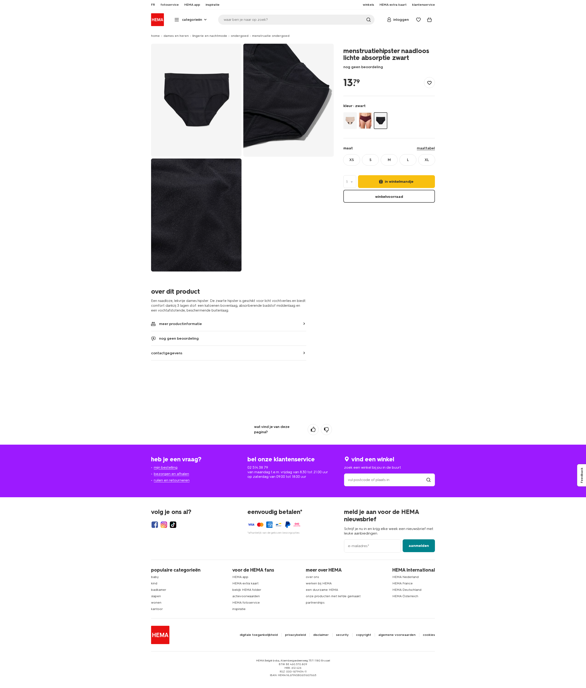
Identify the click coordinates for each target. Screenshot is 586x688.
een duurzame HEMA (322, 590)
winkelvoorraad (389, 196)
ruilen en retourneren (172, 480)
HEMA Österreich (405, 596)
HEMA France (402, 583)
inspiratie (239, 609)
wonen (156, 603)
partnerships (315, 603)
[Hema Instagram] (164, 524)
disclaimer (321, 635)
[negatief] (326, 429)
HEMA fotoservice (246, 603)
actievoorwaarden (246, 596)
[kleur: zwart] (380, 120)
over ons (312, 577)
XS (351, 160)
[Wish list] (418, 19)
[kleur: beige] (350, 120)
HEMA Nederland (405, 577)
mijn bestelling (165, 467)
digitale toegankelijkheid (259, 635)
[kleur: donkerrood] (365, 120)
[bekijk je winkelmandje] (429, 19)
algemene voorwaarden (396, 635)
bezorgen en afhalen (171, 474)
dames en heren (176, 36)
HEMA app (240, 577)
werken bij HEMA (319, 583)
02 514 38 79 (257, 467)
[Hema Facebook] (155, 524)
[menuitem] (153, 5)
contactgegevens (166, 353)
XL (427, 160)
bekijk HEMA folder (246, 590)
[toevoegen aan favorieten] (429, 82)
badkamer (158, 590)
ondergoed (239, 36)
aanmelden (419, 545)
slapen (156, 596)
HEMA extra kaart (245, 583)
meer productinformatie (180, 324)
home (155, 36)
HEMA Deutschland (406, 590)
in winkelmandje (398, 181)
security (342, 635)
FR (153, 5)
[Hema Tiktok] (173, 524)
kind (154, 583)
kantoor (157, 609)
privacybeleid (295, 635)
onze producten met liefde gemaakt (333, 596)
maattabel (426, 148)
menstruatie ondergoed (270, 36)
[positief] (313, 429)
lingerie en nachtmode (209, 36)
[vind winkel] (428, 480)
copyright (363, 635)
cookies (429, 635)
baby (155, 577)
